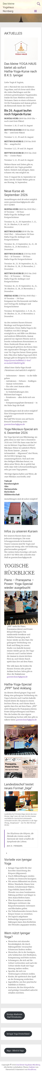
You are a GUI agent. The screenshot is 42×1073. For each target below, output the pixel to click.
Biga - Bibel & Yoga (15, 1050)
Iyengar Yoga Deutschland (18, 1034)
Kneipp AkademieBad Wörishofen (14, 1015)
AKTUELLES (13, 33)
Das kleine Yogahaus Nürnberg (8, 7)
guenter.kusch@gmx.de (14, 424)
